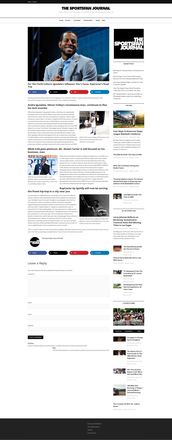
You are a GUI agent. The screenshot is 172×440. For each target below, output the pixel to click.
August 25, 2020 (134, 157)
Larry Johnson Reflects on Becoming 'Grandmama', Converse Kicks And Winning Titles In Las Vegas (127, 221)
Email (30, 314)
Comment (31, 274)
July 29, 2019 (128, 295)
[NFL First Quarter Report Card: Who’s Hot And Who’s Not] (119, 370)
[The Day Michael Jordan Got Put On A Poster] (117, 249)
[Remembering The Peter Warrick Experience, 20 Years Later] (117, 286)
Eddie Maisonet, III (129, 252)
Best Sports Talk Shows (94, 423)
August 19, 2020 (134, 186)
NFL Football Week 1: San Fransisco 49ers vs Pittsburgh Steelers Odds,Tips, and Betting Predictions (128, 96)
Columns (76, 20)
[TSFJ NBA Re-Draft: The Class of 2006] (117, 196)
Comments (128, 331)
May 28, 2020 (133, 228)
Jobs (103, 20)
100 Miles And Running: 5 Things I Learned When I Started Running (134, 389)
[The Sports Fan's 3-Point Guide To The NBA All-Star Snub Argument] (119, 351)
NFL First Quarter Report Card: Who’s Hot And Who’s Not (134, 372)
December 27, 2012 (130, 409)
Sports (67, 20)
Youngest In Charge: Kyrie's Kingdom (135, 338)
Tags (139, 331)
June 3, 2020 (135, 323)
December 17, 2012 (133, 345)
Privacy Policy (91, 433)
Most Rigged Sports (93, 426)
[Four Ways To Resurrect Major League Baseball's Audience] (128, 119)
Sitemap (89, 430)
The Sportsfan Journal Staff (121, 137)
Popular (118, 331)
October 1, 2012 (132, 379)
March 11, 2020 (130, 263)
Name (30, 303)
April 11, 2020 (128, 254)
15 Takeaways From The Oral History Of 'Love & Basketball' (133, 273)
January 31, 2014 (132, 363)
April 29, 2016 (131, 398)
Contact (34, 2)
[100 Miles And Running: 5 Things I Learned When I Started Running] (119, 386)
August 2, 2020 (128, 202)
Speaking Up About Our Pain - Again (128, 321)
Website (30, 325)
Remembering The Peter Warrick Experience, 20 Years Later (133, 287)
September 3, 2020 (135, 137)
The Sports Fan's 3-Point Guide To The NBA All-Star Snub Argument (134, 354)
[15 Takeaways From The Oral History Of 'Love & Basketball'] (117, 272)
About (29, 2)
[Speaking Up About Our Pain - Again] (128, 317)
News (98, 20)
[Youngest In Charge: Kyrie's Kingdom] (119, 337)
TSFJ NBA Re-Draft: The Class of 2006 (132, 196)
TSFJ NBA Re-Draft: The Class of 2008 (127, 155)
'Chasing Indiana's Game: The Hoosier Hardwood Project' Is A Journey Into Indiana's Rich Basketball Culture (128, 181)
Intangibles (88, 20)
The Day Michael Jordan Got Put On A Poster (133, 248)
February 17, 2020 (129, 281)
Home (61, 20)
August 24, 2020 (134, 171)
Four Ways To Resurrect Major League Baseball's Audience (128, 132)
